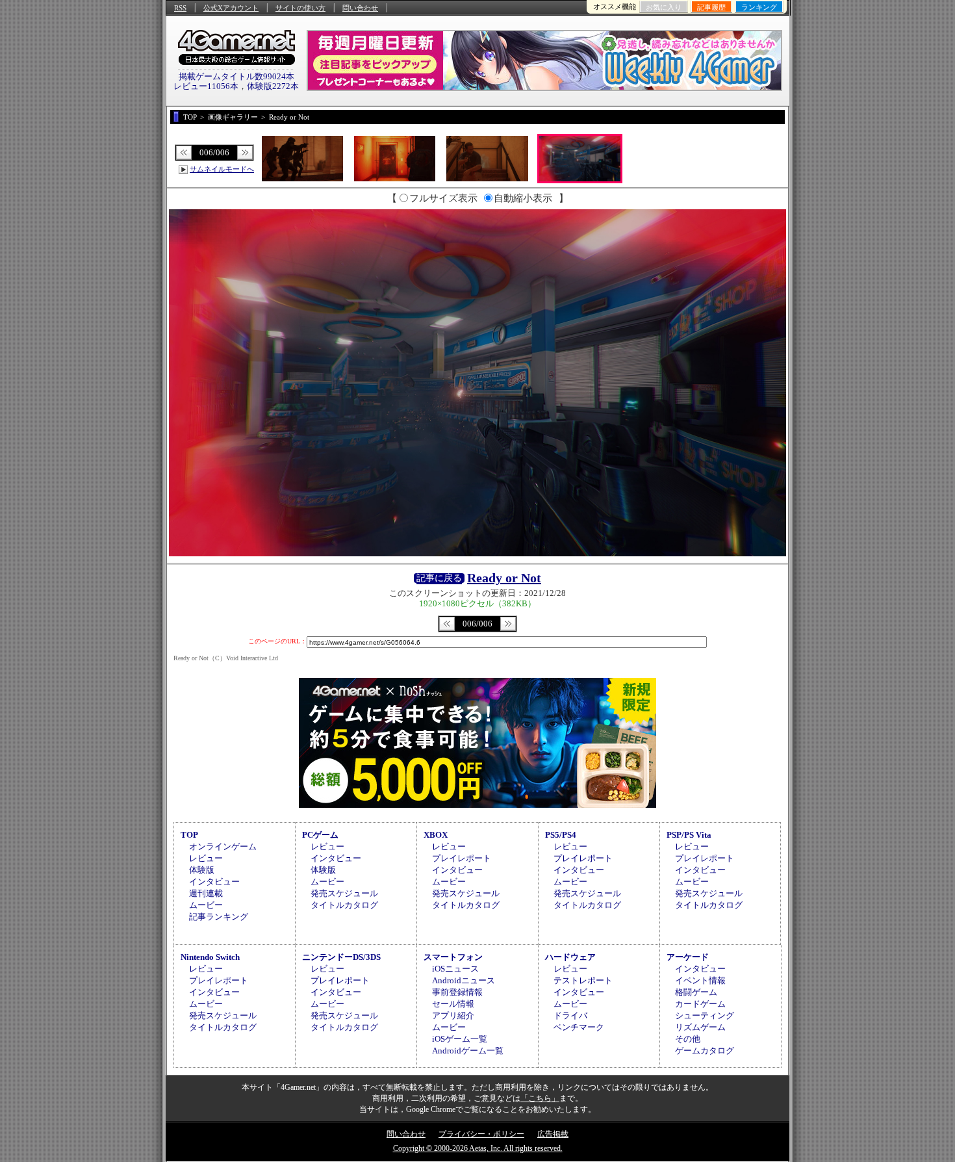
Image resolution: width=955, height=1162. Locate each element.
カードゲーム (700, 1004)
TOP (189, 835)
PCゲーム (320, 835)
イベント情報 (700, 980)
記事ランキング (218, 917)
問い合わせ (360, 8)
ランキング (759, 7)
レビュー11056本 (205, 86)
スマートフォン (453, 957)
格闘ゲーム (696, 992)
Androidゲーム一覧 (467, 1050)
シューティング (704, 1015)
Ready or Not (504, 578)
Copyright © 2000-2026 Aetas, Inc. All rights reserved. (478, 1148)
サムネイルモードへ (222, 169)
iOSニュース (455, 969)
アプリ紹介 (453, 1015)
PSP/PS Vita (689, 835)
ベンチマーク (579, 1027)
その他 (687, 1039)
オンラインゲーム (223, 846)
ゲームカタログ (704, 1050)
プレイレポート (461, 858)
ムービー (206, 905)
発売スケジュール (344, 893)
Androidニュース (463, 980)
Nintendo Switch (210, 957)
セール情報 (453, 1004)
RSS (180, 8)
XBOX (436, 835)
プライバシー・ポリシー (481, 1134)
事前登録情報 (457, 992)
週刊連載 (206, 893)
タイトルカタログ (344, 905)
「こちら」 (539, 1098)
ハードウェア (570, 957)
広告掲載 (552, 1134)
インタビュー (214, 881)
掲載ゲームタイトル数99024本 (236, 76)
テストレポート (583, 980)
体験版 (201, 870)
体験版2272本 (273, 86)
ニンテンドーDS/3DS (341, 957)
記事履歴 (711, 7)
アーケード (688, 957)
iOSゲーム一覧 (459, 1039)
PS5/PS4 (560, 835)
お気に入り (663, 7)
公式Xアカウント (231, 8)
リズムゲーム (700, 1027)
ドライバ (570, 1015)
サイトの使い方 (300, 8)
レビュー (206, 858)
